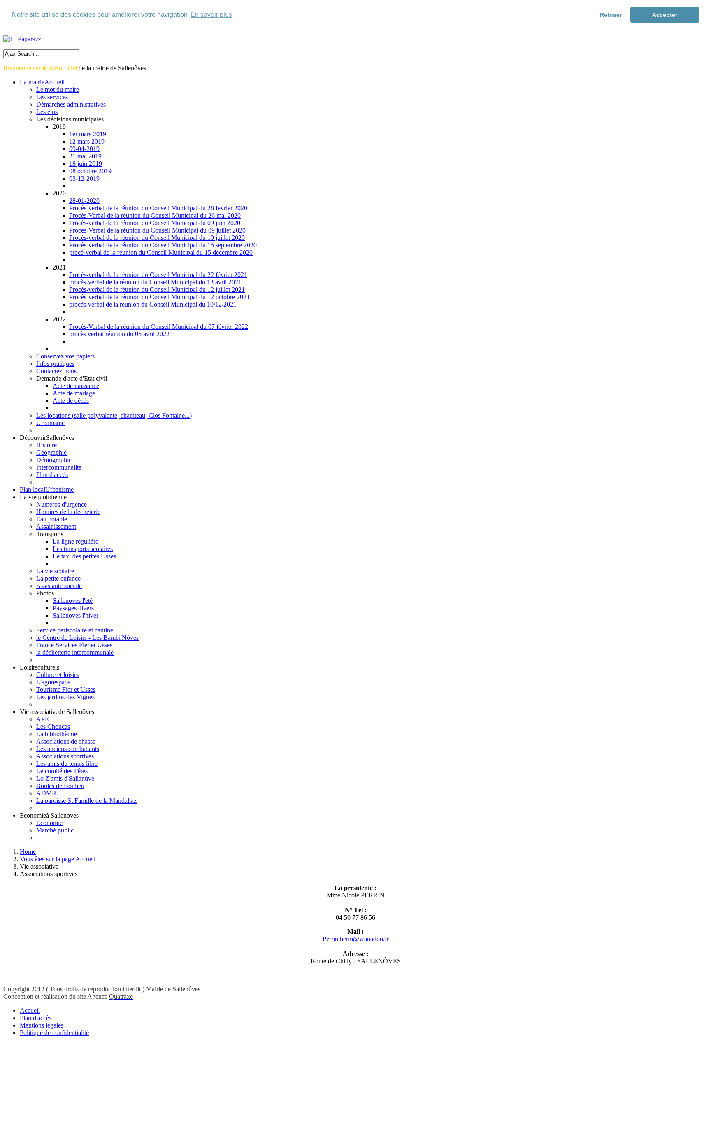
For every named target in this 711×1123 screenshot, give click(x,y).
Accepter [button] (664, 15)
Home (28, 851)
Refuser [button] (611, 15)
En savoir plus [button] (211, 14)
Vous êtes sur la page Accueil (57, 859)
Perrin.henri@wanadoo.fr (356, 938)
